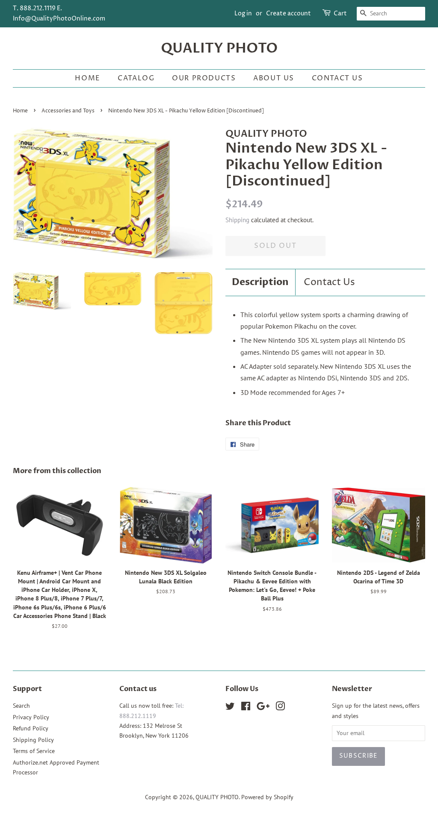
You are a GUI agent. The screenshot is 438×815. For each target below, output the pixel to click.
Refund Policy (30, 728)
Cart (340, 13)
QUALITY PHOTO (219, 48)
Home (87, 78)
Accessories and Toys (68, 111)
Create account (288, 13)
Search (21, 705)
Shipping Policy (33, 740)
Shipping (237, 220)
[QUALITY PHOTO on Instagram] (280, 708)
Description (260, 282)
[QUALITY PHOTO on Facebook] (246, 708)
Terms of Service (34, 751)
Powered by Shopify (267, 797)
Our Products (204, 78)
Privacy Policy (31, 717)
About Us (273, 78)
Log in (243, 13)
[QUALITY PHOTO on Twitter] (230, 708)
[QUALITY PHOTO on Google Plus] (263, 708)
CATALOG (136, 78)
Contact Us (337, 78)
